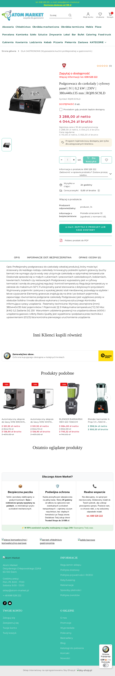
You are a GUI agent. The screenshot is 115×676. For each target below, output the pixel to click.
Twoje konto (10, 628)
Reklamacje (67, 585)
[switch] (106, 665)
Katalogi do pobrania (72, 648)
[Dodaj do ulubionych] (106, 159)
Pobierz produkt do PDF (77, 240)
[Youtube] (10, 603)
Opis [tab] (17, 257)
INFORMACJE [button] (69, 557)
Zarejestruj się (11, 623)
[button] (98, 42)
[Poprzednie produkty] (7, 397)
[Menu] (110, 646)
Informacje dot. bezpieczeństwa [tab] (49, 257)
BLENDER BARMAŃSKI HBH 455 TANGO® (71, 420)
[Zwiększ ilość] (74, 160)
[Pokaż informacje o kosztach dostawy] (98, 190)
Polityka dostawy (70, 570)
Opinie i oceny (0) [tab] (90, 257)
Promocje (65, 623)
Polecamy (66, 633)
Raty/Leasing (67, 580)
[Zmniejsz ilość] (61, 160)
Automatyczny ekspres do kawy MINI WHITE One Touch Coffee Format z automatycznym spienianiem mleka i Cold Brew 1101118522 (42, 420)
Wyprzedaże (67, 628)
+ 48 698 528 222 (12, 595)
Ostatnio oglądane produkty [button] (57, 447)
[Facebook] (5, 603)
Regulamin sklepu (70, 565)
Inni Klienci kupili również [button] (57, 334)
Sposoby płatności (70, 590)
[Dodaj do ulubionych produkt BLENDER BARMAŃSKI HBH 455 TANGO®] (81, 385)
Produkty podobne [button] (57, 373)
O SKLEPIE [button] (67, 610)
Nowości (65, 658)
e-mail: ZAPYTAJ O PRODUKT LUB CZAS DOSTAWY (85, 228)
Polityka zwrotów (70, 595)
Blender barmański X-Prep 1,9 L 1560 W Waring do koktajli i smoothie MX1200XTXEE (100, 420)
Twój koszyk (9, 633)
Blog (63, 643)
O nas (63, 617)
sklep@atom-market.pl (16, 590)
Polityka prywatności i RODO (76, 575)
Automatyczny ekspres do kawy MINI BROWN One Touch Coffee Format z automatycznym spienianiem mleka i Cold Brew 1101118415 (13, 420)
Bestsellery (66, 638)
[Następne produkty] (107, 397)
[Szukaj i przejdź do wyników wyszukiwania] (70, 15)
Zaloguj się (9, 617)
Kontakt (65, 653)
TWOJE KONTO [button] (12, 610)
